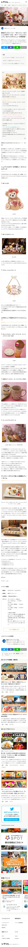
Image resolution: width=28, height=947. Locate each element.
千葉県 (6, 692)
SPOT (3, 936)
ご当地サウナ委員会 (6, 938)
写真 (14, 653)
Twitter (16, 936)
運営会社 (3, 927)
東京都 (6, 724)
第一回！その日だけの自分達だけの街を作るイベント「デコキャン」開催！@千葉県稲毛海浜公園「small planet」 (13, 755)
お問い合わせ (4, 925)
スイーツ (10, 653)
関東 (2, 692)
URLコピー (24, 47)
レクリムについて (5, 922)
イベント (11, 801)
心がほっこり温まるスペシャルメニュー (12, 60)
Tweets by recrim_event (7, 825)
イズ (7, 581)
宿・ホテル (11, 692)
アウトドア (22, 765)
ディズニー (7, 655)
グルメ (6, 653)
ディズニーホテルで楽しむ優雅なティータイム (13, 63)
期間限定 (18, 653)
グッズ (21, 653)
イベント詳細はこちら (14, 629)
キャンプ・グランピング (14, 765)
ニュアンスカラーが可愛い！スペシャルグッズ (13, 57)
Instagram (17, 938)
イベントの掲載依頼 (19, 922)
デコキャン (4, 767)
